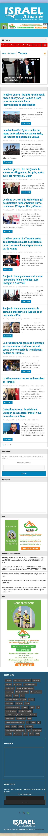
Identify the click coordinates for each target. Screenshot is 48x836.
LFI (38, 722)
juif (27, 722)
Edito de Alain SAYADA (22, 692)
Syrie (25, 734)
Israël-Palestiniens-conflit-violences (15, 722)
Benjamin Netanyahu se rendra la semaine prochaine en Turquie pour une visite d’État (22, 312)
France (16, 696)
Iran (38, 707)
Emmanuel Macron (36, 692)
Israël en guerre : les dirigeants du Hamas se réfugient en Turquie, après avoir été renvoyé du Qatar (23, 172)
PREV (28, 730)
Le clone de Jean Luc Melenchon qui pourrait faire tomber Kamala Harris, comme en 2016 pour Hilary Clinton (23, 203)
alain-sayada (36, 680)
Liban (7, 726)
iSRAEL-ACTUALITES (25, 711)
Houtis (32, 707)
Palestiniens (29, 726)
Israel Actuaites (21, 719)
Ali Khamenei (17, 684)
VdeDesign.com (39, 829)
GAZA (22, 696)
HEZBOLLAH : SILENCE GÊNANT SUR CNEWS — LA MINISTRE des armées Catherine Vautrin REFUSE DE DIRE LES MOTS (23, 560)
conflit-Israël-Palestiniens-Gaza (25, 688)
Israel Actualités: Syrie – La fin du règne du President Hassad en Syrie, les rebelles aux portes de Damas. (23, 134)
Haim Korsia (19, 703)
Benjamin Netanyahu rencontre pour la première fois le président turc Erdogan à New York (23, 280)
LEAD (33, 722)
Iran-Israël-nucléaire (11, 711)
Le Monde (11, 53)
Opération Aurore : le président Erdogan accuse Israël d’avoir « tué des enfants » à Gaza (22, 413)
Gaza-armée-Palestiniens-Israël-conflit (16, 700)
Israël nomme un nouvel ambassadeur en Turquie (24, 380)
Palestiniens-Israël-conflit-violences (15, 730)
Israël (29, 719)
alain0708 (12, 108)
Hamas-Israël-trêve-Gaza (12, 707)
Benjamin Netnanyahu (30, 684)
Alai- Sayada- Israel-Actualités (22, 680)
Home (4, 53)
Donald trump (9, 692)
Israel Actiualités (10, 719)
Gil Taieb (31, 700)
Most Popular (33, 60)
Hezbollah (24, 707)
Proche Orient (37, 730)
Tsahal (31, 734)
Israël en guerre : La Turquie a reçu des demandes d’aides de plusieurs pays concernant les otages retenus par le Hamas (22, 243)
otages (21, 726)
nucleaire (14, 726)
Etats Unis (8, 696)
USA (37, 734)
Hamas (27, 703)
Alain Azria (8, 684)
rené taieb (8, 734)
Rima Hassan (17, 734)
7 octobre (8, 680)
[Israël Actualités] (24, 13)
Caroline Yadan (10, 688)
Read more (26, 123)
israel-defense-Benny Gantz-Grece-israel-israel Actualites (21, 715)
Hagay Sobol (9, 703)
